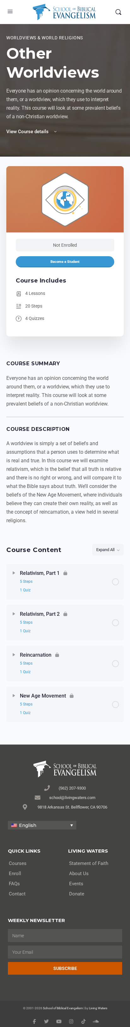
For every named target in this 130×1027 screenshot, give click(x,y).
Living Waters (98, 1008)
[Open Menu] (10, 11)
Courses (18, 863)
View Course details (28, 131)
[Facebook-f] (34, 1021)
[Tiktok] (83, 1021)
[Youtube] (58, 1021)
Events (76, 884)
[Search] (118, 12)
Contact (17, 894)
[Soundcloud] (95, 1021)
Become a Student (65, 262)
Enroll (15, 873)
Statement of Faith (88, 863)
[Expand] (14, 573)
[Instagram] (71, 1021)
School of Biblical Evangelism (63, 1008)
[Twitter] (46, 1021)
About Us (79, 873)
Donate (76, 894)
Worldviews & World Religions (44, 37)
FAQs (14, 884)
